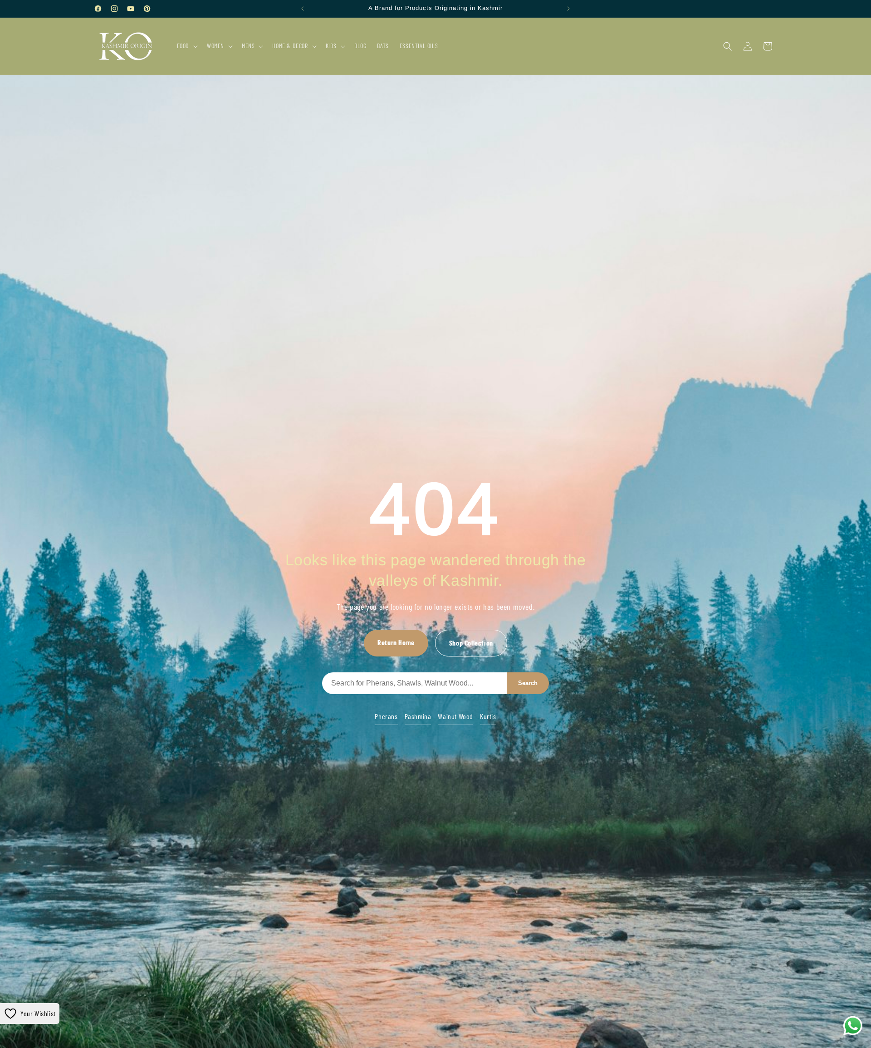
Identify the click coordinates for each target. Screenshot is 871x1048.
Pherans (386, 716)
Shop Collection (471, 642)
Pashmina (418, 716)
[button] (186, 45)
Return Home (396, 642)
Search (528, 683)
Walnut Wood (455, 716)
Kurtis (488, 716)
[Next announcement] (568, 8)
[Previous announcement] (303, 8)
